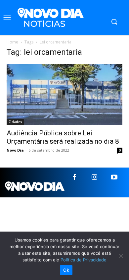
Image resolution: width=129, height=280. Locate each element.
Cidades (15, 121)
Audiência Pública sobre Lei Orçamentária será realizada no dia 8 (63, 137)
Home (12, 42)
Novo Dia (15, 150)
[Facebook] (74, 177)
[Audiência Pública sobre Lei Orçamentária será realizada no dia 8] (64, 94)
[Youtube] (114, 177)
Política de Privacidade (84, 259)
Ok (66, 270)
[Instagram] (94, 177)
